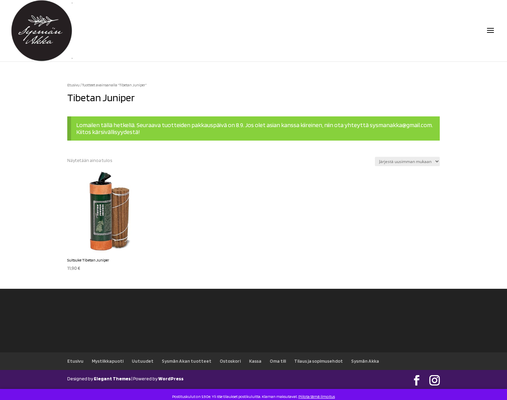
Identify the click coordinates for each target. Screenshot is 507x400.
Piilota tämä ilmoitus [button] (316, 396)
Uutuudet (142, 361)
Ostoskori (230, 361)
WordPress (170, 378)
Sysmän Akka (365, 361)
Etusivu (73, 85)
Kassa (255, 361)
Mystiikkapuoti (107, 361)
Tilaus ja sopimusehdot (318, 361)
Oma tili (278, 361)
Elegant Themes (112, 378)
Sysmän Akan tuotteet (186, 361)
